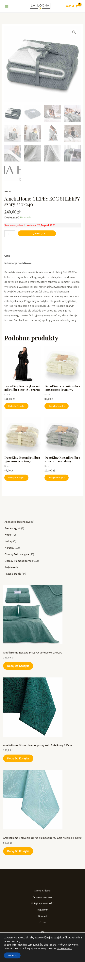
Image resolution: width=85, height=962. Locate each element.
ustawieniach (64, 948)
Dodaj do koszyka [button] (16, 406)
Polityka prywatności (42, 903)
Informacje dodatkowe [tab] (17, 263)
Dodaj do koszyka (18, 666)
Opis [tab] (7, 255)
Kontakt (42, 915)
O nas (43, 922)
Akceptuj (12, 955)
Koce (7, 191)
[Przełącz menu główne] (7, 6)
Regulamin (42, 909)
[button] (74, 32)
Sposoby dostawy (42, 896)
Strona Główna (42, 890)
